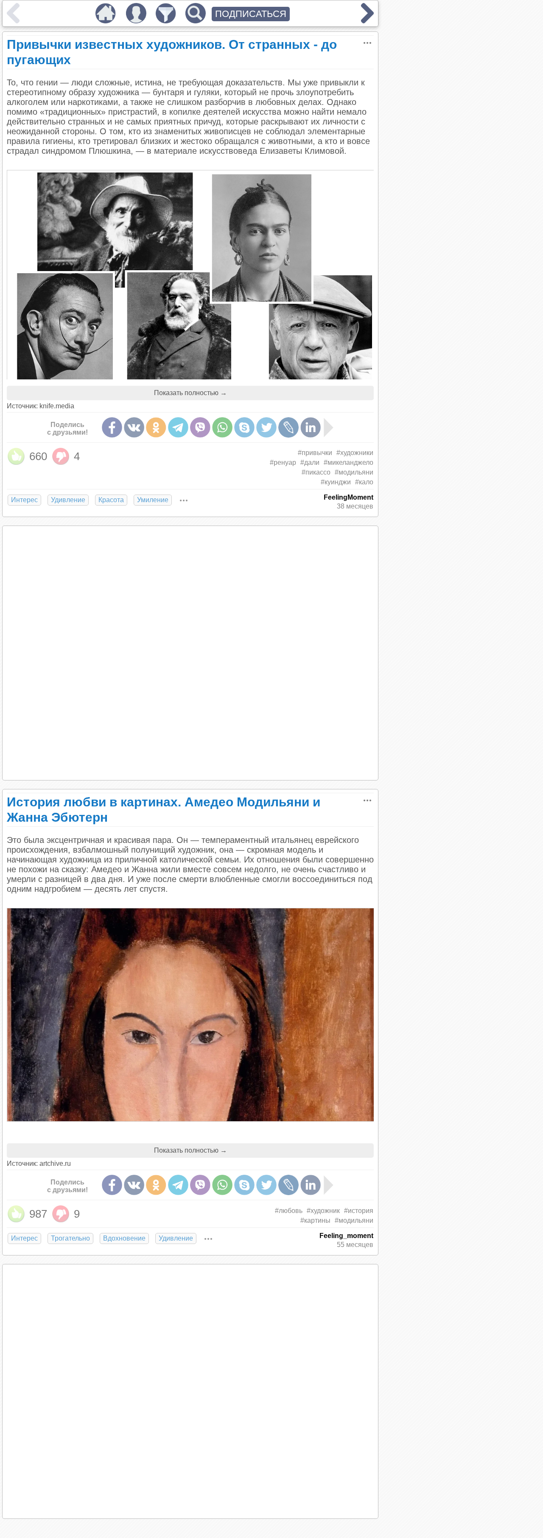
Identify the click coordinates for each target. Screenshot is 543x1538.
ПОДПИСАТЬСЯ (250, 13)
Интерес (24, 499)
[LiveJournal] (288, 427)
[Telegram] (178, 427)
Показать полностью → (190, 392)
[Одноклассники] (156, 427)
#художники (354, 452)
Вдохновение (124, 1238)
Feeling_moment (346, 1235)
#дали (309, 462)
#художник (323, 1210)
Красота (111, 499)
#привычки (315, 452)
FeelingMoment (348, 497)
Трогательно (70, 1238)
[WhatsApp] (222, 427)
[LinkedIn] (310, 427)
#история (358, 1210)
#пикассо (316, 472)
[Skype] (244, 427)
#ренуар (283, 462)
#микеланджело (348, 462)
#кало (364, 482)
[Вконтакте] (134, 427)
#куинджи (336, 482)
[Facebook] (112, 427)
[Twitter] (266, 427)
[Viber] (200, 427)
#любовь (288, 1210)
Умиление (152, 499)
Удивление (68, 499)
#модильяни (354, 472)
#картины (315, 1220)
